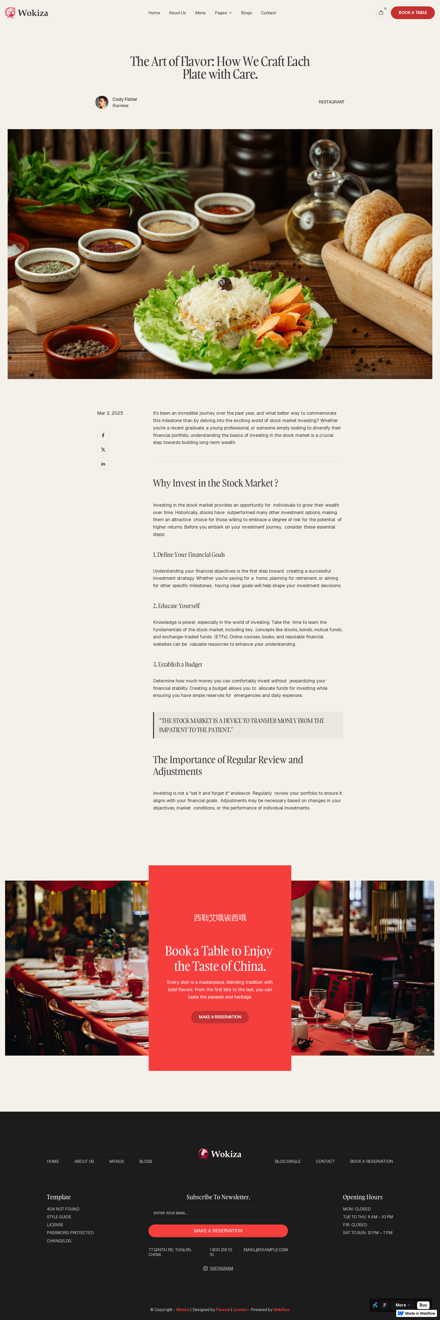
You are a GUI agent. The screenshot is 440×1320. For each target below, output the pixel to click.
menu (200, 12)
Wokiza (182, 1309)
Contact (268, 12)
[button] (223, 12)
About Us (177, 12)
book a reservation (371, 1161)
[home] (26, 12)
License (240, 1309)
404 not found (63, 1209)
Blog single (288, 1161)
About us (84, 1161)
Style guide (59, 1217)
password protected (70, 1232)
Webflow (281, 1309)
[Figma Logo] (385, 1305)
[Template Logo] (375, 1305)
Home (154, 12)
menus (116, 1161)
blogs (246, 12)
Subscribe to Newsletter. (218, 1197)
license (55, 1224)
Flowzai (223, 1309)
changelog (59, 1240)
